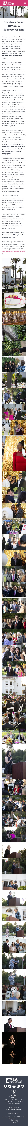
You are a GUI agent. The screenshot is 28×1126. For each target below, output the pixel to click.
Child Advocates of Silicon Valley (8, 3)
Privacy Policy (14, 1121)
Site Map (14, 1122)
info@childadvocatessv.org (14, 1109)
